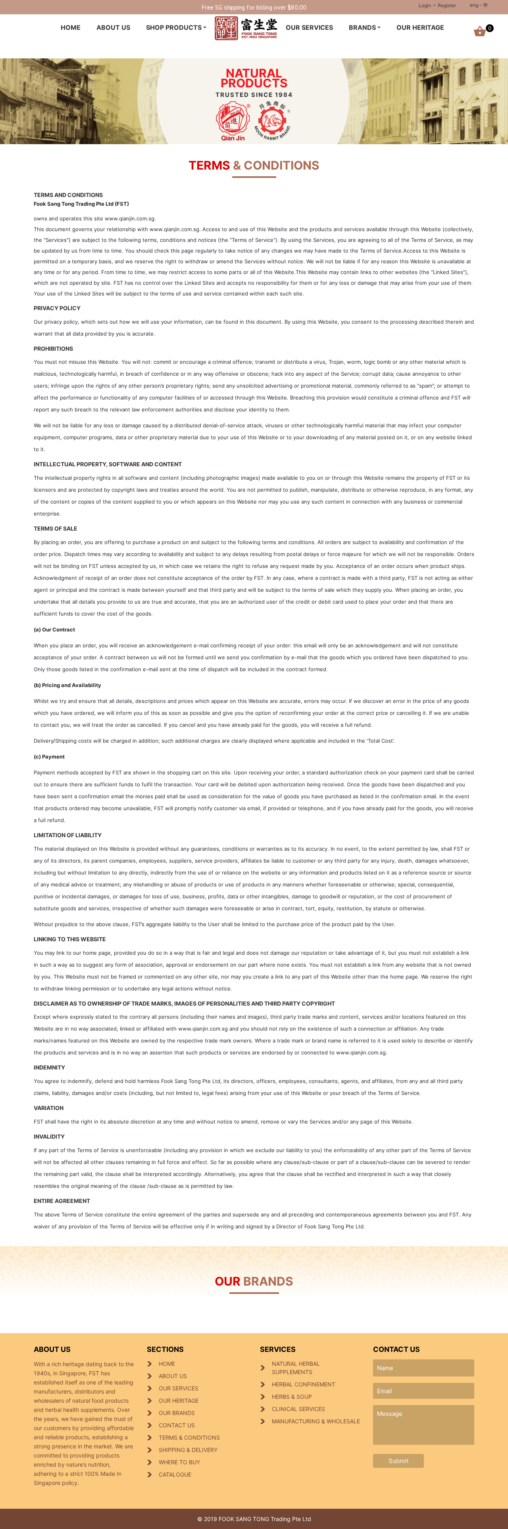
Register (447, 5)
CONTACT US (177, 1425)
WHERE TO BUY (179, 1462)
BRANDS (362, 27)
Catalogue (175, 1474)
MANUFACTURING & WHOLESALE (316, 1421)
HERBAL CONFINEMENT (303, 1384)
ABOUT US (113, 27)
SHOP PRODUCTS (174, 27)
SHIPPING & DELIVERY (188, 1449)
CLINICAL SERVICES (298, 1408)
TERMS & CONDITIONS (189, 1437)
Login (425, 5)
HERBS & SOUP (292, 1396)
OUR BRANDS (177, 1412)
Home (71, 27)
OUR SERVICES (309, 27)
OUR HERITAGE (420, 27)
